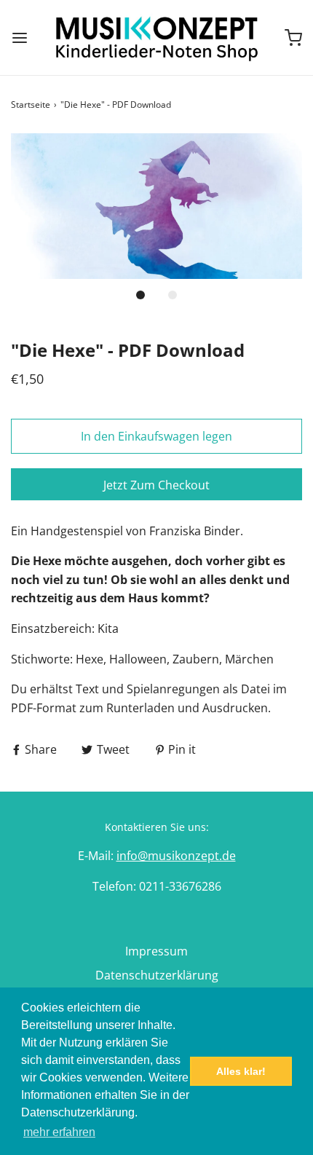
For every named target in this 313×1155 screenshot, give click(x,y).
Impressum (156, 951)
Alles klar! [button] (241, 1071)
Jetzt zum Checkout (156, 485)
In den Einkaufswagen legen (156, 436)
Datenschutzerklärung (156, 975)
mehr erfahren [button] (59, 1132)
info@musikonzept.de (176, 856)
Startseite (30, 104)
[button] (156, 206)
